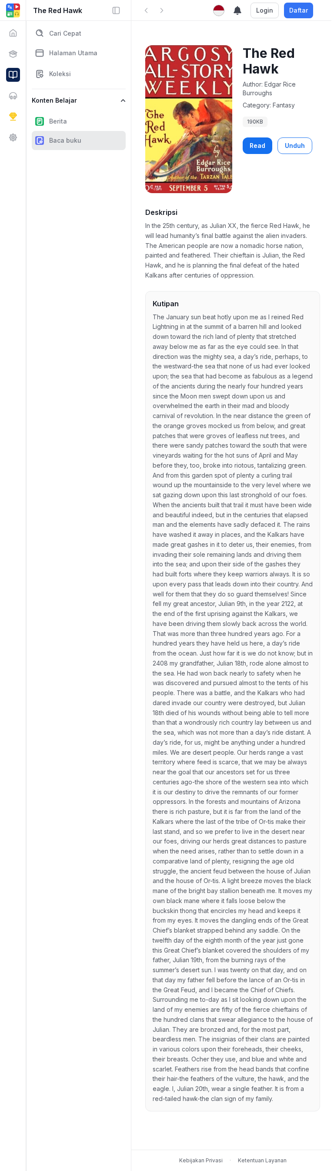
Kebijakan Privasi (201, 1160)
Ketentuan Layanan (262, 1160)
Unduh (295, 145)
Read (257, 145)
